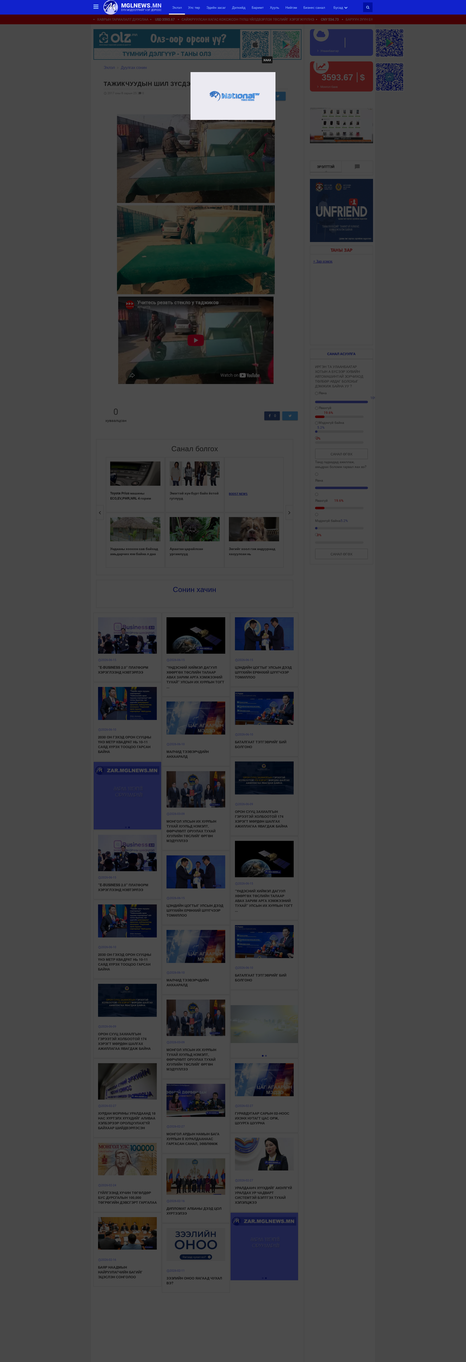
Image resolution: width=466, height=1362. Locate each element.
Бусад (338, 7)
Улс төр (194, 7)
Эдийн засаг (216, 7)
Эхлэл (177, 7)
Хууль (274, 7)
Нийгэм (291, 7)
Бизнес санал (314, 7)
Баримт (258, 7)
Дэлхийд (238, 7)
